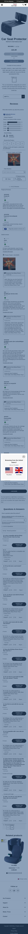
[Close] (24, 456)
